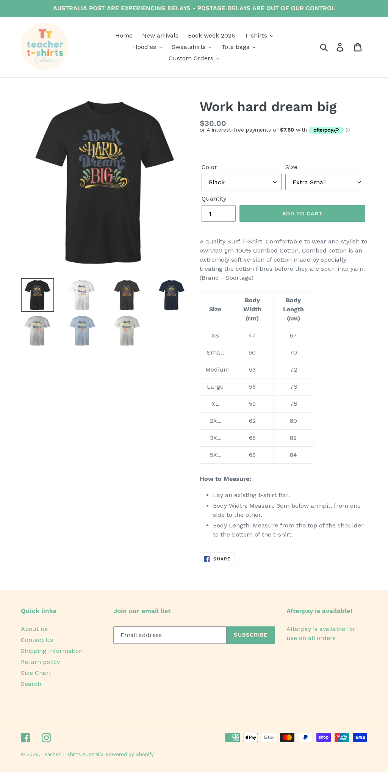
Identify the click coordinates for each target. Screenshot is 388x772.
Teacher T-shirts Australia (72, 754)
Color (209, 167)
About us (34, 628)
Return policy (40, 661)
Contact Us (37, 639)
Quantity (214, 198)
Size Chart (36, 672)
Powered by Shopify (129, 754)
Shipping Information (52, 650)
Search (31, 683)
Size (291, 167)
